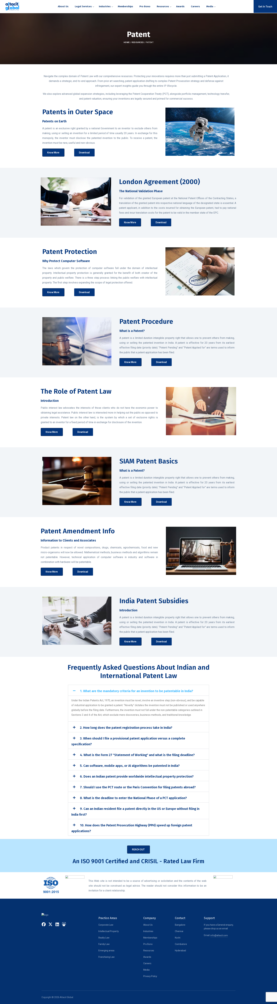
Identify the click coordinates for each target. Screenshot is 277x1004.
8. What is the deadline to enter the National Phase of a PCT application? (133, 798)
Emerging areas (106, 950)
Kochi (177, 937)
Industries (148, 931)
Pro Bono (148, 944)
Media (146, 970)
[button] (138, 690)
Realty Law (103, 937)
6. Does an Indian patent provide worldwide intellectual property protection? (136, 776)
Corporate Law (105, 925)
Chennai (179, 931)
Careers (147, 963)
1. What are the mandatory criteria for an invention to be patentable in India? (136, 691)
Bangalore (180, 925)
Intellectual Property (108, 931)
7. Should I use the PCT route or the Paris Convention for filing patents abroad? (138, 787)
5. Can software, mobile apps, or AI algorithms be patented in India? (130, 766)
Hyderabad (180, 950)
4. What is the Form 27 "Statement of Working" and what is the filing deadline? (137, 755)
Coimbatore (181, 944)
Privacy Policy (150, 976)
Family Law (104, 944)
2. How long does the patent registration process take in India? (126, 728)
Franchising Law (106, 957)
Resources (138, 42)
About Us (148, 925)
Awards (147, 957)
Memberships (150, 937)
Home (127, 42)
